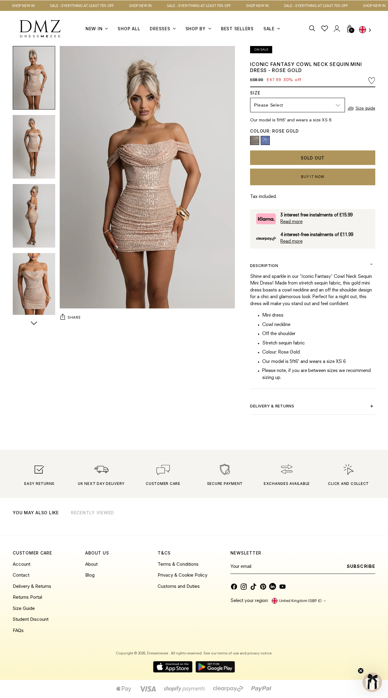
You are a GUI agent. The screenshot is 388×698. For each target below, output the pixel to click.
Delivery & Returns (32, 586)
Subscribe (361, 566)
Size (261, 92)
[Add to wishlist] (371, 80)
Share (74, 317)
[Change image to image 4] (34, 285)
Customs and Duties (179, 586)
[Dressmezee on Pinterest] (263, 586)
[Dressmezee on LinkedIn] (272, 586)
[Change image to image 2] (34, 147)
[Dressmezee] (40, 28)
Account (21, 564)
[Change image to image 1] (34, 78)
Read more (291, 222)
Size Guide (24, 608)
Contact (21, 575)
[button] (372, 682)
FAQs (18, 630)
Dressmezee (158, 653)
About (91, 564)
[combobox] (367, 30)
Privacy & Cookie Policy (182, 575)
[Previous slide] (355, 520)
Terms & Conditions (178, 564)
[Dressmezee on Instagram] (243, 586)
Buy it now (312, 177)
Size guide (365, 108)
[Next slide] (370, 520)
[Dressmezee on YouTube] (282, 586)
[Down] (34, 324)
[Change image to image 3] (34, 216)
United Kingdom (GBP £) (300, 601)
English (367, 30)
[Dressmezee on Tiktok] (253, 586)
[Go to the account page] (337, 28)
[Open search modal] (312, 28)
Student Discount (30, 619)
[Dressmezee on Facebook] (234, 586)
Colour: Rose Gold (274, 130)
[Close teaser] (361, 671)
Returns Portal (27, 597)
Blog (90, 575)
